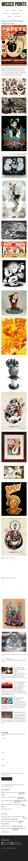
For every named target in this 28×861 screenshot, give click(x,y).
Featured (8, 658)
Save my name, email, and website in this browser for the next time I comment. (12, 774)
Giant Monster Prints (19, 712)
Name (2, 752)
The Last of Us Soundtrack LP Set (21, 798)
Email (2, 759)
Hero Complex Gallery (21, 660)
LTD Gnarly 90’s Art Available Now (19, 699)
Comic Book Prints (13, 660)
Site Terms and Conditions (5, 848)
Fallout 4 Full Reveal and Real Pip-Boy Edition (20, 801)
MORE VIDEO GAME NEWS (6, 809)
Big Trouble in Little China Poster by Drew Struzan (19, 669)
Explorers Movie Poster (18, 826)
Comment (3, 738)
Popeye (2, 661)
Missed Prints (14, 4)
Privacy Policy (13, 848)
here (2, 655)
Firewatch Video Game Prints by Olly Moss (20, 683)
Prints (11, 658)
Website (3, 765)
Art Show (8, 660)
